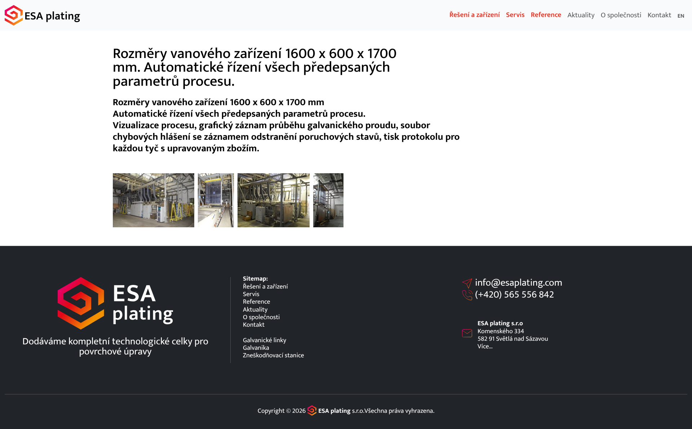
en (681, 16)
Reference (546, 15)
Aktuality (581, 15)
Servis (515, 15)
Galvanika (256, 348)
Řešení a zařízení (474, 15)
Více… (485, 346)
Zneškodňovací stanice (273, 355)
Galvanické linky (264, 340)
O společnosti (621, 15)
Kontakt (659, 15)
